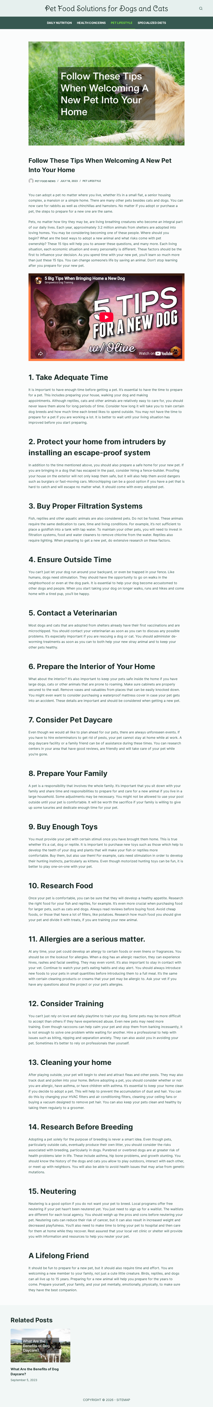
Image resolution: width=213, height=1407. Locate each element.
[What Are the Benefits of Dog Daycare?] (40, 1345)
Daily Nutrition (59, 22)
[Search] (200, 8)
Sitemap (123, 1400)
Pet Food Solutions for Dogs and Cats (106, 8)
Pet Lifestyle (122, 22)
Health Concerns (91, 22)
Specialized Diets (152, 22)
